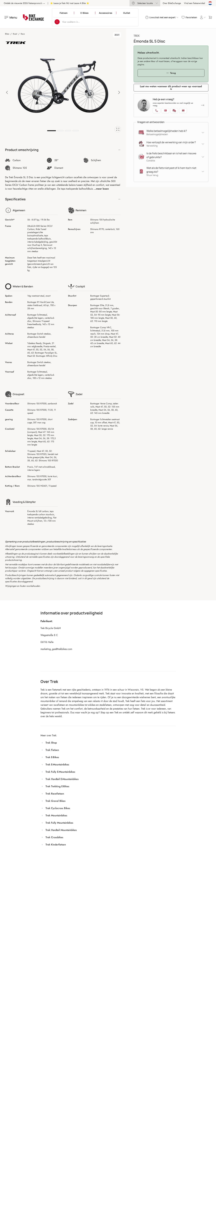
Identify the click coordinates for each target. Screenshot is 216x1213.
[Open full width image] (118, 129)
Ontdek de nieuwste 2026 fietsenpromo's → (24, 3)
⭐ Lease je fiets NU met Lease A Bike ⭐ (69, 3)
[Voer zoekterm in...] (57, 21)
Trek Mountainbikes (56, 815)
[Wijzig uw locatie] (210, 3)
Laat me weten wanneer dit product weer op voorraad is (171, 87)
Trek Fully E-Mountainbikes (60, 772)
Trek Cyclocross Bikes (58, 808)
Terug (173, 73)
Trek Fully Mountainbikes (59, 823)
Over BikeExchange (172, 3)
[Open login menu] (203, 17)
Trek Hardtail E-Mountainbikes (62, 779)
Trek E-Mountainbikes (57, 764)
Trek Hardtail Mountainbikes (61, 830)
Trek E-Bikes (52, 757)
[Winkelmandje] (210, 17)
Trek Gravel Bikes (55, 801)
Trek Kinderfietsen (56, 844)
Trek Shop (51, 742)
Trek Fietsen (52, 750)
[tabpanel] (63, 85)
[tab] (51, 130)
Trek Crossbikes (54, 837)
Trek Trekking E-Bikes (57, 786)
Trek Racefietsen (55, 793)
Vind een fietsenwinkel (194, 3)
